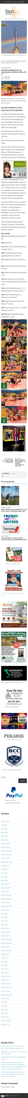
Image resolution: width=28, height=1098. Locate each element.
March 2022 (5, 1017)
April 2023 (4, 969)
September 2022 (6, 995)
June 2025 (4, 873)
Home (5, 2)
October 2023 (5, 947)
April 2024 (4, 925)
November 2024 (6, 899)
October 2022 (5, 991)
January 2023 (5, 980)
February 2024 (5, 932)
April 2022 (4, 1013)
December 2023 (6, 939)
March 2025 (5, 884)
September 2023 (6, 950)
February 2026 (5, 843)
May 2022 (4, 1009)
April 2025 (4, 880)
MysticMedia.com (14, 1095)
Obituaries (9, 2)
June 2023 (4, 961)
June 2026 (4, 829)
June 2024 (4, 917)
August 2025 (5, 866)
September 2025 (6, 862)
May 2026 (4, 832)
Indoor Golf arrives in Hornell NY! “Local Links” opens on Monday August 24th (14, 510)
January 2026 (5, 847)
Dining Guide (21, 2)
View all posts (13, 473)
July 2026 (4, 825)
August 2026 (5, 821)
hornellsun (7, 77)
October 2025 (5, 858)
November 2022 (6, 987)
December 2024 (6, 895)
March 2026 (5, 840)
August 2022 (5, 998)
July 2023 (4, 958)
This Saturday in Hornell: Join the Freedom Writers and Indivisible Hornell (14, 538)
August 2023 (5, 954)
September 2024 (6, 906)
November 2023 (6, 943)
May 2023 (4, 965)
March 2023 (5, 973)
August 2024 (5, 910)
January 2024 (5, 936)
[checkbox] (3, 1095)
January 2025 (5, 891)
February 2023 (5, 976)
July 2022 (4, 1002)
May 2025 (4, 877)
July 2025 (4, 869)
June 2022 (4, 1006)
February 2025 (5, 888)
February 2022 (5, 1020)
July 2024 (4, 914)
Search (3, 777)
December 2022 (6, 984)
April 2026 (4, 836)
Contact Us (15, 2)
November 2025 (6, 854)
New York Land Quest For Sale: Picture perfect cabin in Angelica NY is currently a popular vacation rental (13, 1074)
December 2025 (6, 851)
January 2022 (5, 1024)
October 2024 (5, 902)
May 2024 (4, 921)
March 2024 (5, 928)
